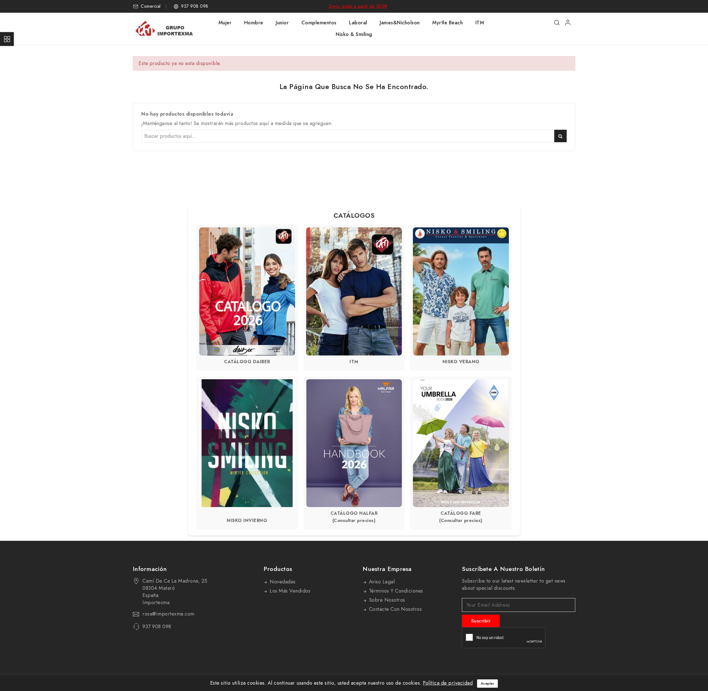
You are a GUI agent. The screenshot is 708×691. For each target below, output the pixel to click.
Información (150, 568)
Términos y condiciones (395, 590)
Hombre (253, 22)
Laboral (358, 22)
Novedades (282, 581)
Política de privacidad (448, 683)
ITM (479, 22)
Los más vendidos (289, 590)
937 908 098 (194, 6)
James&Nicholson (400, 22)
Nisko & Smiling (354, 34)
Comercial (151, 6)
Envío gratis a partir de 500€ (358, 6)
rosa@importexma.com (168, 614)
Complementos (319, 22)
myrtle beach (447, 22)
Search (560, 136)
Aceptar (487, 683)
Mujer (225, 22)
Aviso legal (381, 581)
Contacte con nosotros (394, 609)
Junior (282, 22)
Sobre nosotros (386, 600)
